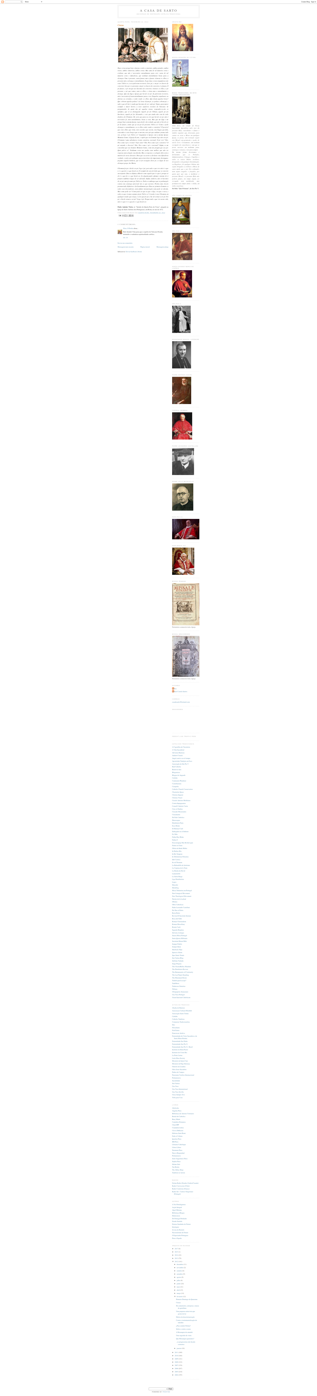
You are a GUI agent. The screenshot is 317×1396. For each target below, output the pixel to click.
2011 (177, 1352)
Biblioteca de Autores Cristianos (183, 1113)
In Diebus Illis (177, 851)
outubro (179, 1271)
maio (178, 1287)
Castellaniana (176, 783)
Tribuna (174, 989)
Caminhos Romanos (179, 1122)
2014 (177, 1255)
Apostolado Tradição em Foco (182, 761)
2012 (177, 1261)
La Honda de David (178, 871)
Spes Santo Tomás (178, 955)
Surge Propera (176, 964)
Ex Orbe (175, 834)
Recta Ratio (176, 913)
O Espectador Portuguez (180, 1235)
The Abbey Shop (177, 1170)
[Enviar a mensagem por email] (123, 215)
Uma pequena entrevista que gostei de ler (185, 1312)
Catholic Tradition (178, 1019)
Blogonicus (176, 772)
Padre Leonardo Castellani (181, 907)
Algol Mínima (177, 1210)
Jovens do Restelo (178, 1230)
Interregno (175, 1227)
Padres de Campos (178, 1072)
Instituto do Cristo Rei (179, 1052)
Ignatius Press (176, 1139)
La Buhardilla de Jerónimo (181, 865)
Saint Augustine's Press (179, 1158)
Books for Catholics (178, 1116)
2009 (177, 1359)
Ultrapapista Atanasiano (180, 992)
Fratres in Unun (177, 845)
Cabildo (175, 778)
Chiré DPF (175, 1125)
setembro (180, 1274)
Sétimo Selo (176, 1164)
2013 (177, 1258)
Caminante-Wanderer (179, 781)
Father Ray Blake (178, 837)
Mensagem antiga (162, 247)
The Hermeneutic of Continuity (182, 972)
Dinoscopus (176, 820)
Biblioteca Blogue (178, 1213)
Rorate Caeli (176, 927)
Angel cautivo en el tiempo (181, 758)
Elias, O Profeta (128, 228)
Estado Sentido (177, 1221)
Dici (173, 1025)
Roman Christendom (179, 921)
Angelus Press (176, 1111)
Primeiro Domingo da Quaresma (186, 1299)
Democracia (176, 1216)
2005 (177, 1372)
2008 (177, 1362)
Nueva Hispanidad (178, 1153)
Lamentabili (176, 873)
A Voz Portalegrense (179, 1204)
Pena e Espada (177, 1238)
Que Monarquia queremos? (185, 1339)
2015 (177, 1252)
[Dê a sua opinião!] (125, 215)
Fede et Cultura (177, 1136)
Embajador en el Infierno (180, 831)
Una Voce (175, 1086)
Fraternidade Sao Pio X (179, 1044)
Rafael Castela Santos (180, 691)
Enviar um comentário (125, 243)
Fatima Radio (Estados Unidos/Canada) (185, 1183)
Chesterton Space (178, 792)
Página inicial (145, 247)
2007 (177, 1365)
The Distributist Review (180, 969)
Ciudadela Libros (178, 1128)
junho (179, 1283)
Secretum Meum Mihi (179, 941)
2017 (177, 1248)
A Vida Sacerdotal (178, 750)
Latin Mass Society (178, 1058)
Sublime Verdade (178, 961)
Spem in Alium (177, 952)
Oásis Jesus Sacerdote (179, 1069)
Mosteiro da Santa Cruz (180, 1061)
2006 (177, 1368)
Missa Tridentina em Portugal (182, 890)
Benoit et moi (176, 769)
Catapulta (175, 786)
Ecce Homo (176, 826)
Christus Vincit (177, 798)
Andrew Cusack (177, 755)
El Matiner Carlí (177, 828)
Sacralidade (176, 1081)
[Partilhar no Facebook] (130, 215)
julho (179, 1280)
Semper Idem (176, 947)
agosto (179, 1277)
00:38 (125, 237)
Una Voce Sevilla (178, 1092)
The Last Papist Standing (180, 975)
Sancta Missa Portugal (179, 935)
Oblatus (174, 902)
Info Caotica (176, 859)
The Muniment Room (179, 978)
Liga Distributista (178, 879)
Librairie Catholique (179, 1144)
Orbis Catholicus (177, 904)
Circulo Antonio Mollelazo (181, 800)
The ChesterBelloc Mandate (181, 966)
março (179, 1293)
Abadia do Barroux (178, 1008)
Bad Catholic (176, 767)
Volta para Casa (177, 1097)
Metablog (175, 888)
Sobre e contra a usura (183, 1329)
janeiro (179, 1348)
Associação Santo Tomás (180, 1013)
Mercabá (175, 885)
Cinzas (178, 1302)
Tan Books (175, 1167)
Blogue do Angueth (178, 775)
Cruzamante (176, 814)
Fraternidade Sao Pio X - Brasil (182, 1047)
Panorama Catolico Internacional (183, 1075)
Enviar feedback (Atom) (134, 251)
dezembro (180, 1264)
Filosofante (176, 1027)
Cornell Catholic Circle (180, 806)
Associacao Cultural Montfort (182, 1011)
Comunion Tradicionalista (181, 1022)
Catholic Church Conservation (182, 789)
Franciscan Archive (178, 1033)
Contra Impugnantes (179, 803)
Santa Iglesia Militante (179, 938)
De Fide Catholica (178, 817)
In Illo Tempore (177, 854)
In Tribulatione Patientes (180, 857)
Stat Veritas (176, 1083)
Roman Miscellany (178, 924)
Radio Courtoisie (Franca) (180, 1189)
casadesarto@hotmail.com (181, 702)
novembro (180, 1267)
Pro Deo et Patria (177, 910)
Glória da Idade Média (179, 848)
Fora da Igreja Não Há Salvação (182, 843)
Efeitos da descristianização (185, 1317)
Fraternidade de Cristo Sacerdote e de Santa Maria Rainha (184, 1037)
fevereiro (180, 1296)
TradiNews (175, 983)
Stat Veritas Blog (177, 958)
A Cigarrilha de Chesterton (181, 747)
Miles (175, 688)
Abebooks (175, 1108)
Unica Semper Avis (178, 1095)
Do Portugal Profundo (179, 1218)
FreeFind (166, 1392)
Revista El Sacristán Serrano (181, 916)
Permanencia (176, 1078)
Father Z (175, 840)
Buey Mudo (176, 1119)
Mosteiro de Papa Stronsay (181, 1064)
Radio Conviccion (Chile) (181, 1186)
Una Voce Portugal (178, 994)
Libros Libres (176, 1147)
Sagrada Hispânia (178, 930)
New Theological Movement (181, 896)
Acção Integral (177, 1207)
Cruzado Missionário (179, 812)
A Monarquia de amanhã (184, 1332)
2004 (177, 1375)
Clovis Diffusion (177, 1130)
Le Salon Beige (177, 876)
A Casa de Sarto (158, 10)
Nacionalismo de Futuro (180, 1232)
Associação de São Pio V (180, 764)
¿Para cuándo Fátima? (183, 1326)
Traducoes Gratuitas (178, 986)
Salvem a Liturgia (178, 933)
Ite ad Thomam (177, 862)
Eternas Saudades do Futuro (181, 1224)
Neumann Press (177, 1150)
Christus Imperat (177, 795)
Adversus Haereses (178, 753)
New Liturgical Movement (181, 893)
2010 (177, 1355)
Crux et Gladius (177, 809)
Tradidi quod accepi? (179, 980)
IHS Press (175, 1142)
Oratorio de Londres (178, 1066)
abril (178, 1290)
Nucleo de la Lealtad (179, 899)
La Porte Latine (177, 1055)
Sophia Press (176, 1161)
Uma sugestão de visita (183, 1335)
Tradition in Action (178, 1173)
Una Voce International (180, 1089)
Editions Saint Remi (179, 1133)
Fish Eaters (175, 1030)
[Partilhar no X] (128, 215)
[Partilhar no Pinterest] (132, 215)
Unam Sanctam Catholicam (181, 997)
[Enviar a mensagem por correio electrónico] (120, 215)
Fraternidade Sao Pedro (180, 1041)
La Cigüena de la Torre (179, 868)
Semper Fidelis (177, 944)
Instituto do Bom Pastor (180, 1049)
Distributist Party (178, 823)
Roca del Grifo (177, 919)
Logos (174, 882)
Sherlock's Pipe (177, 949)
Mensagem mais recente (126, 247)
